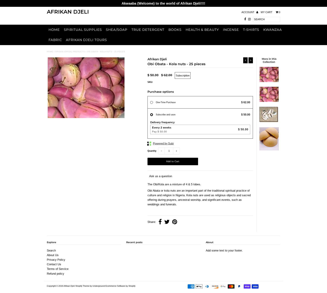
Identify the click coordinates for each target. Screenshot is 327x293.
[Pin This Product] (174, 222)
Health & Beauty (202, 30)
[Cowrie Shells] (268, 121)
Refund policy (55, 273)
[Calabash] (268, 149)
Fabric (55, 40)
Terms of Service (57, 269)
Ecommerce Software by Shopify (120, 286)
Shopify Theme (82, 286)
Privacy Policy (56, 259)
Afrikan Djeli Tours (86, 40)
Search (51, 250)
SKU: (150, 82)
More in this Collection (269, 60)
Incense (231, 30)
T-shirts (251, 30)
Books (175, 30)
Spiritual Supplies (83, 30)
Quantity (151, 151)
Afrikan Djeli (68, 12)
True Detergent (147, 30)
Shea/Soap (116, 30)
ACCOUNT (248, 12)
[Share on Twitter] (167, 222)
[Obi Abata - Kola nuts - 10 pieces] (269, 101)
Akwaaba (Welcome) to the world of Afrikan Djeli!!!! (163, 3)
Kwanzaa (272, 30)
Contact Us (54, 264)
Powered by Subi (163, 143)
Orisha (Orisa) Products (70, 52)
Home (54, 30)
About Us (53, 255)
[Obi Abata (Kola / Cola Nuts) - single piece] (269, 81)
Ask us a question (160, 176)
